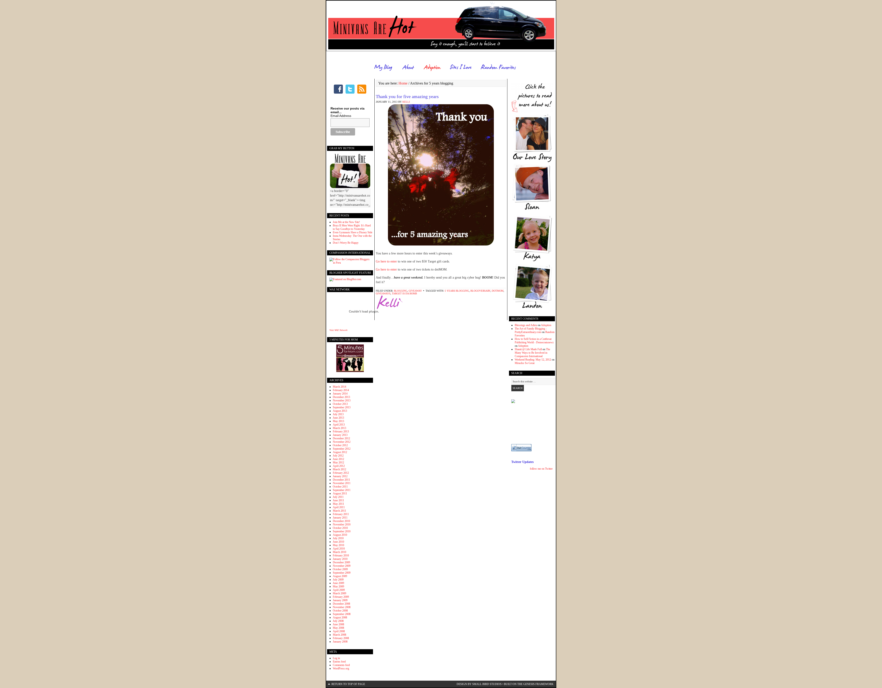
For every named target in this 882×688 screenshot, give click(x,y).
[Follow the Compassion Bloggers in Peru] (350, 262)
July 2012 (338, 455)
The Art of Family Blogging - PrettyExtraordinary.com (531, 330)
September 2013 (342, 407)
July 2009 (338, 579)
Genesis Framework (538, 684)
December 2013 (341, 397)
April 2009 (339, 590)
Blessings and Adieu (526, 325)
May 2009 (338, 586)
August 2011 (340, 493)
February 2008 (341, 638)
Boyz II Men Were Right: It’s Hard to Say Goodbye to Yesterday (352, 227)
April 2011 (339, 507)
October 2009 (340, 569)
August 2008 (340, 617)
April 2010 (339, 548)
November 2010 (342, 524)
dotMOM (497, 290)
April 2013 (339, 424)
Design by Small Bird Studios (479, 684)
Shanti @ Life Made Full (528, 349)
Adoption (546, 325)
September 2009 (342, 572)
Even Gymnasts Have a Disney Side (352, 232)
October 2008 (340, 610)
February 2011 (341, 514)
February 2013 (341, 431)
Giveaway (415, 290)
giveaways (383, 293)
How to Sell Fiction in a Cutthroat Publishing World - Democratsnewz (534, 340)
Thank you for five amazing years (407, 96)
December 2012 (341, 438)
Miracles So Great (524, 363)
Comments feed (341, 665)
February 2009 (341, 596)
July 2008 (338, 621)
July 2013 (338, 414)
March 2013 (339, 428)
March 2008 (339, 634)
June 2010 (338, 541)
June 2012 (338, 459)
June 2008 (338, 624)
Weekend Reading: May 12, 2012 (533, 359)
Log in (336, 658)
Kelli (406, 101)
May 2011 (338, 503)
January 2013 (340, 435)
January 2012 (340, 476)
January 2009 (340, 600)
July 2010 (338, 538)
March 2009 (339, 593)
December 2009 (341, 562)
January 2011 (340, 517)
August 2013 (340, 410)
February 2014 (341, 390)
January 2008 (340, 641)
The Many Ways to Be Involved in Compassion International (532, 353)
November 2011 (342, 483)
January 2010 (340, 559)
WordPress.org (341, 668)
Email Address (341, 116)
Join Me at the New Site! (346, 222)
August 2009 (340, 576)
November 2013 (342, 400)
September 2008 (342, 614)
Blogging (400, 290)
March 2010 (339, 552)
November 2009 (342, 565)
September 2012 (342, 448)
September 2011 (342, 490)
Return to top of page (348, 684)
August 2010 (340, 534)
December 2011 (341, 479)
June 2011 (338, 500)
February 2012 (341, 472)
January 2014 (340, 393)
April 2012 (339, 466)
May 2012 (338, 462)
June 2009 (338, 583)
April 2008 (339, 631)
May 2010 (338, 545)
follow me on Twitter (541, 468)
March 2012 (339, 469)
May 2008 (338, 627)
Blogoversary (480, 290)
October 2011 (340, 486)
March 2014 (339, 386)
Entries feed (339, 661)
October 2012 (340, 445)
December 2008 (341, 603)
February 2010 (341, 555)
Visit (338, 330)
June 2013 (338, 417)
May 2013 (338, 421)
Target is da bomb (404, 293)
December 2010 (341, 521)
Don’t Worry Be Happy (346, 242)
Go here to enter (387, 261)
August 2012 (340, 452)
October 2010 (340, 528)
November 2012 (342, 441)
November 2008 (342, 607)
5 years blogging (457, 290)
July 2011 (338, 497)
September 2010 (342, 531)
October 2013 (340, 404)
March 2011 (339, 510)
